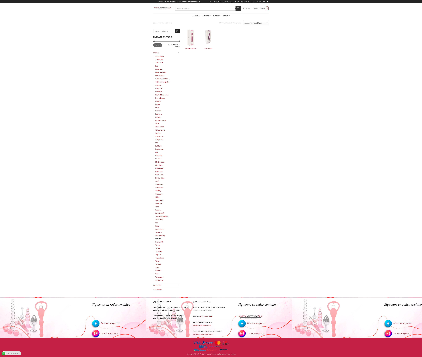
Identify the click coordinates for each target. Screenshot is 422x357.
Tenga (157, 248)
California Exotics (161, 79)
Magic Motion (160, 162)
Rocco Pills (159, 200)
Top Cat (158, 255)
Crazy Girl (158, 88)
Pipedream (159, 187)
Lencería (206, 16)
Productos (157, 285)
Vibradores (157, 289)
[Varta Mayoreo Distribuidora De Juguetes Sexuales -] (162, 8)
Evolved (158, 111)
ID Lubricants (160, 130)
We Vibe (158, 271)
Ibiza (157, 124)
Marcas (225, 16)
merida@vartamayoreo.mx (203, 334)
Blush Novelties (160, 72)
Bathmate (158, 69)
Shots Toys (159, 219)
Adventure (159, 60)
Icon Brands (159, 127)
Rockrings (158, 203)
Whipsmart (159, 277)
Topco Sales (159, 258)
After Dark (159, 63)
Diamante (158, 92)
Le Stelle (158, 146)
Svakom (158, 239)
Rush (157, 207)
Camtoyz (158, 85)
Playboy (158, 191)
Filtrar (158, 45)
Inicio (155, 23)
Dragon (158, 101)
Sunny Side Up (160, 235)
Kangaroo (158, 139)
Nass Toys (159, 172)
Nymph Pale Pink (190, 48)
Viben (157, 267)
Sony (157, 226)
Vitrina (216, 16)
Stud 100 (158, 232)
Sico (156, 223)
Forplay (158, 117)
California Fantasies (162, 82)
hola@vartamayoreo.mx (202, 325)
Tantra (157, 245)
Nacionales (159, 168)
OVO (157, 181)
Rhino (157, 197)
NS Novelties (159, 178)
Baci (156, 66)
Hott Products (160, 120)
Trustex (158, 264)
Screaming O (159, 213)
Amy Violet (208, 48)
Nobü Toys (159, 175)
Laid (156, 143)
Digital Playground (161, 95)
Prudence (158, 194)
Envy (157, 108)
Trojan (157, 261)
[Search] (238, 8)
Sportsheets (159, 229)
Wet (157, 274)
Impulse (158, 133)
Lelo (156, 152)
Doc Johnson (160, 98)
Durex (157, 104)
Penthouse (159, 184)
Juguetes (196, 16)
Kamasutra (159, 136)
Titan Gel (158, 251)
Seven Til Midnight (161, 216)
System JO (159, 242)
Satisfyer (158, 210)
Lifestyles (158, 155)
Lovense (158, 159)
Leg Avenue (159, 149)
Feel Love (158, 114)
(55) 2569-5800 (206, 316)
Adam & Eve (159, 56)
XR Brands (159, 280)
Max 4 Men (159, 165)
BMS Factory (159, 76)
